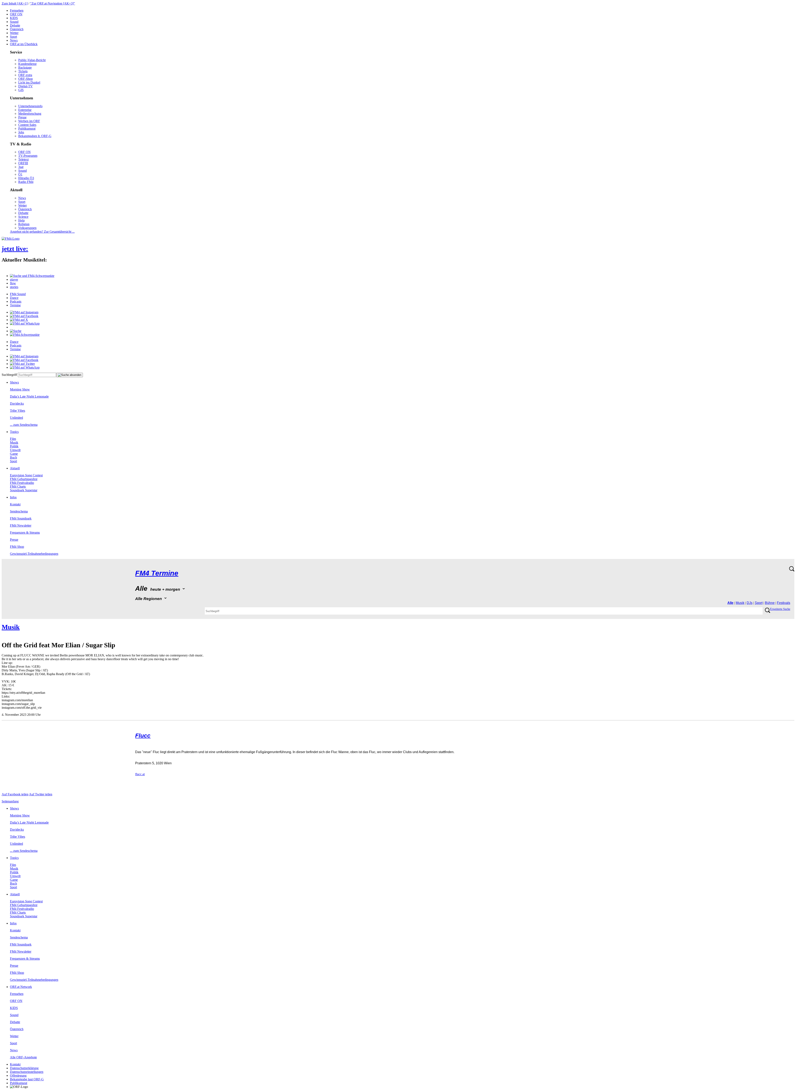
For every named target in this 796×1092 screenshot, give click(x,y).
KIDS (14, 18)
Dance (14, 297)
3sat (20, 167)
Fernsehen (16, 10)
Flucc (142, 735)
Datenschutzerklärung (24, 1068)
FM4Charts (18, 486)
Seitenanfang (10, 801)
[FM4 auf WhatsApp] (25, 323)
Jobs (21, 132)
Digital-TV (25, 86)
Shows (14, 382)
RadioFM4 (25, 182)
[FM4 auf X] (19, 319)
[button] (32, 276)
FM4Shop (17, 546)
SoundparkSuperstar (23, 490)
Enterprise (25, 110)
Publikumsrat (26, 128)
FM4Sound (18, 294)
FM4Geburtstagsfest (23, 479)
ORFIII (23, 163)
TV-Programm (27, 155)
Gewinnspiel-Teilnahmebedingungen (34, 553)
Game (14, 453)
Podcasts (15, 301)
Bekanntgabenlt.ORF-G (34, 136)
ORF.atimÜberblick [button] (24, 44)
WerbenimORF (29, 121)
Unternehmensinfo (30, 106)
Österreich (16, 29)
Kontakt (15, 504)
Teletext (23, 159)
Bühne (770, 603)
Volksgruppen (27, 228)
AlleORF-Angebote (23, 1057)
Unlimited (16, 417)
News (14, 40)
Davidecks (17, 403)
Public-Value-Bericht (32, 60)
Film (13, 439)
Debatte (15, 25)
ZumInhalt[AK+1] (15, 3)
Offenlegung (18, 1075)
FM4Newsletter (20, 525)
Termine (15, 305)
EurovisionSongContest (26, 475)
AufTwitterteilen (40, 794)
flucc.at (140, 774)
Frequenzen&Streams (25, 532)
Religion (23, 224)
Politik (14, 446)
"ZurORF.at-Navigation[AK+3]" (52, 3)
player (14, 279)
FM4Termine (156, 573)
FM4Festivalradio (22, 483)
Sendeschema (19, 511)
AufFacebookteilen (15, 794)
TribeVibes (17, 410)
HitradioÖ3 (26, 178)
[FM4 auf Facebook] (24, 316)
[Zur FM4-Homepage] (10, 238)
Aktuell (15, 468)
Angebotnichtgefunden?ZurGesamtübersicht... (42, 231)
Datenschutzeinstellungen (26, 1072)
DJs (749, 603)
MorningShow (20, 389)
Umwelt (15, 450)
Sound (14, 21)
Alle (730, 603)
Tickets (23, 71)
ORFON (16, 14)
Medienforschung (29, 113)
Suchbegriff (9, 374)
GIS (21, 90)
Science (23, 216)
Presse (22, 117)
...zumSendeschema (24, 424)
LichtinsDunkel (29, 82)
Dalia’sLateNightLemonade (29, 396)
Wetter (14, 33)
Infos (13, 497)
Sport (13, 36)
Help (21, 220)
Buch (13, 457)
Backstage (25, 67)
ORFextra (25, 75)
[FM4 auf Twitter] (22, 363)
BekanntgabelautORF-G (27, 1079)
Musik (14, 442)
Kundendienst (27, 64)
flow (13, 283)
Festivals (783, 603)
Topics (14, 431)
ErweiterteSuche (780, 609)
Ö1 (20, 174)
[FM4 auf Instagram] (24, 312)
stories (14, 287)
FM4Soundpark (21, 518)
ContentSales (27, 125)
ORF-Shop (25, 78)
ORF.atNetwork (21, 987)
